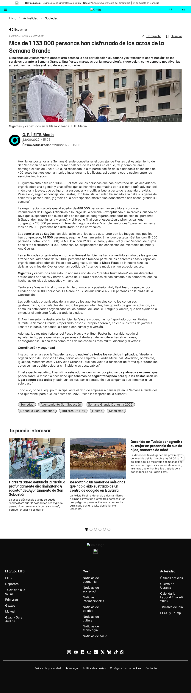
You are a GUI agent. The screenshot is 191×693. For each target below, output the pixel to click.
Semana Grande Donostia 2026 (110, 404)
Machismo (116, 411)
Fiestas (97, 411)
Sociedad (27, 404)
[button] (181, 457)
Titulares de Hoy (73, 411)
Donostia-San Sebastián (37, 411)
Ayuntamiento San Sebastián (61, 404)
